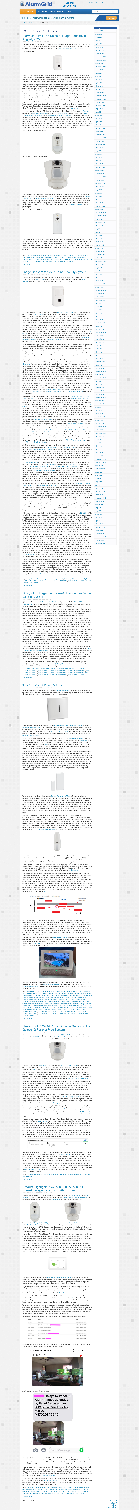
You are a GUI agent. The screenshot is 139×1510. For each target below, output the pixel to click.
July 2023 (98, 151)
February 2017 (100, 388)
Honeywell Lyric (37, 391)
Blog (69, 11)
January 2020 (99, 287)
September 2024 (100, 105)
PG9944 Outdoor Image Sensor (36, 442)
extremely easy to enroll (60, 937)
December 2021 (100, 212)
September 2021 (100, 222)
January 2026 (99, 54)
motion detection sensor (65, 312)
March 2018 (99, 358)
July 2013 (98, 511)
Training (81, 1004)
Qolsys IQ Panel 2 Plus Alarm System (75, 1197)
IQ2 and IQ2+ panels (80, 602)
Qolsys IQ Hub (36, 943)
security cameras (38, 314)
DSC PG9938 (52, 671)
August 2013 (99, 508)
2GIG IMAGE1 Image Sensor (39, 466)
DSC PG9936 (61, 671)
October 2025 (99, 63)
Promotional (76, 579)
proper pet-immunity (48, 1475)
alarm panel (26, 364)
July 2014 (98, 475)
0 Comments (28, 264)
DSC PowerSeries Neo (39, 113)
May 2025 (98, 79)
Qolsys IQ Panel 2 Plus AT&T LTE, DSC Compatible (58, 1493)
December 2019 (100, 290)
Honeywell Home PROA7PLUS (45, 199)
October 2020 (99, 258)
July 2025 (98, 73)
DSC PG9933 (33, 1010)
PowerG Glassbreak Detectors (54, 1000)
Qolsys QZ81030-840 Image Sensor (40, 449)
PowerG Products (80, 993)
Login (104, 2)
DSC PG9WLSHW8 (37, 1006)
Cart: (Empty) (94, 2)
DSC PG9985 (40, 669)
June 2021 (98, 232)
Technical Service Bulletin (48, 602)
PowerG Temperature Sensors (62, 991)
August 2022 (99, 186)
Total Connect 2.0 (70, 255)
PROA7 (24, 398)
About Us (114, 1503)
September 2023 (100, 144)
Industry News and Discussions (51, 259)
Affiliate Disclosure (111, 1507)
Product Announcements (74, 257)
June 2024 (98, 115)
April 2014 (98, 485)
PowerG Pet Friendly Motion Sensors (48, 995)
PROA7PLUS (75, 396)
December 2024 (100, 96)
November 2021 (100, 216)
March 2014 (99, 488)
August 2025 (99, 70)
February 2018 (100, 362)
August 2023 (99, 148)
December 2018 (100, 329)
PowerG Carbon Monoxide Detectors (66, 1004)
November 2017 (100, 371)
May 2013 (98, 517)
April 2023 (98, 161)
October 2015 (99, 430)
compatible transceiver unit (31, 727)
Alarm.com (25, 262)
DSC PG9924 (52, 673)
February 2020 (100, 284)
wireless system (74, 870)
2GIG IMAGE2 (43, 486)
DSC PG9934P (68, 262)
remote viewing (42, 1121)
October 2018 (99, 336)
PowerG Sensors (51, 430)
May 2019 (98, 313)
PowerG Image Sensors (45, 255)
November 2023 (100, 138)
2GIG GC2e (72, 464)
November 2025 (100, 60)
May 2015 (98, 446)
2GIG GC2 (50, 464)
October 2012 (99, 540)
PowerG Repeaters (55, 993)
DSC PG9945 (36, 1008)
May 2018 (98, 352)
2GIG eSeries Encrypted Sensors (44, 470)
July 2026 (98, 34)
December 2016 (100, 394)
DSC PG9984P (50, 669)
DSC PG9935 (70, 671)
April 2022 (98, 199)
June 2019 (98, 310)
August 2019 (99, 303)
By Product (32, 23)
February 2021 (100, 245)
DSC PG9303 (80, 1014)
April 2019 (98, 316)
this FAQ (61, 1293)
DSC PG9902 (72, 675)
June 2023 (98, 154)
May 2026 (98, 41)
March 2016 (99, 414)
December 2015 (100, 423)
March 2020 (99, 281)
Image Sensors (32, 255)
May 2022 (98, 196)
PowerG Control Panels (46, 1004)
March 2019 (99, 319)
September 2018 (100, 339)
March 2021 (99, 242)
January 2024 (99, 131)
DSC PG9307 (70, 1014)
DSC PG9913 (33, 675)
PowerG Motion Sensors (36, 997)
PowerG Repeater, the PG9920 (61, 796)
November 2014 (100, 462)
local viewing (60, 1108)
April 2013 (98, 521)
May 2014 (98, 482)
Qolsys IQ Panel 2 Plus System (66, 1035)
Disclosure (114, 1505)
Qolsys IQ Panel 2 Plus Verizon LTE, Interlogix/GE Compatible (71, 1487)
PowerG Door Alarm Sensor (75, 1002)
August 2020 (99, 264)
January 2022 (99, 209)
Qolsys (49, 257)
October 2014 (99, 465)
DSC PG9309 (61, 1014)
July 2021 (98, 229)
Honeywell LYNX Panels (53, 391)
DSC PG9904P (62, 675)
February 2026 (100, 50)
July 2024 (98, 112)
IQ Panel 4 (84, 111)
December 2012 (100, 534)
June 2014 (98, 478)
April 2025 (98, 83)
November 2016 (100, 397)
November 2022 (100, 177)
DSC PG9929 (33, 673)
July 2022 (98, 190)
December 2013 (100, 498)
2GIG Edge (83, 513)
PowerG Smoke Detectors (81, 991)
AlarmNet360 (81, 259)
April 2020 (98, 277)
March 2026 (99, 47)
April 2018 (98, 355)
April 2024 (98, 122)
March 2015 (99, 452)
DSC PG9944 (58, 262)
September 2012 (100, 543)
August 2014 (99, 472)
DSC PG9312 (52, 1014)
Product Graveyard (59, 257)
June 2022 (98, 193)
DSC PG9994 (31, 669)
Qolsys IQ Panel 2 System (59, 731)
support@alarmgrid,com (54, 340)
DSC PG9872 (33, 1014)
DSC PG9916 (80, 673)
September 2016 (100, 404)
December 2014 (100, 459)
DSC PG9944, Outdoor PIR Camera (59, 115)
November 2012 (100, 537)
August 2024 (99, 109)
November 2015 (100, 427)
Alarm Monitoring (27, 11)
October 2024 (99, 102)
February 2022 (100, 206)
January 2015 (99, 456)
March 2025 (99, 86)
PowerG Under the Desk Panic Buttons (39, 991)
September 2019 (100, 300)
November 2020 (100, 255)
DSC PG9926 (42, 673)
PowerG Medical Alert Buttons (54, 997)
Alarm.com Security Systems (42, 420)
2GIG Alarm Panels (31, 462)
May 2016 (98, 410)
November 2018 (100, 332)
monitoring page (55, 1103)
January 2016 (99, 420)
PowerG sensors (27, 604)
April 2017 (98, 384)
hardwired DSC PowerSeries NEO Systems (68, 725)
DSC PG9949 (80, 669)
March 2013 (99, 524)
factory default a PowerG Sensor (44, 829)
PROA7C (34, 398)
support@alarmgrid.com (58, 664)
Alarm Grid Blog (41, 574)
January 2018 (99, 365)
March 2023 (99, 164)
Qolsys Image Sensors (32, 1225)
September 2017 (100, 378)
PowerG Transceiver (62, 113)
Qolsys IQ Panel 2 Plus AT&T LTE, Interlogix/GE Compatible (50, 1491)
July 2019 (98, 307)
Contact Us (113, 1501)
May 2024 (98, 118)
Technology (80, 255)
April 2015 (98, 449)
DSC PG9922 (61, 673)
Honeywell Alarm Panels (53, 389)
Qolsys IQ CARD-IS (75, 1223)
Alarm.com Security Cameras (70, 1097)
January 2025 (99, 92)
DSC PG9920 (70, 673)
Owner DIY (32, 259)
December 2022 (100, 174)
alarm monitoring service (51, 984)
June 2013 (98, 514)
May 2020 (98, 274)
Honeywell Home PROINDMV (67, 48)
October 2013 (99, 504)
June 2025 (98, 76)
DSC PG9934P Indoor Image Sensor (74, 440)
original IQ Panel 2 (70, 447)
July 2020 (98, 268)
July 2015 (98, 439)
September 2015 (100, 433)
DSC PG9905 (52, 675)
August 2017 (99, 381)
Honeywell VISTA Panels (75, 391)
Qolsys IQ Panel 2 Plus (72, 430)
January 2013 (99, 530)
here (45, 891)
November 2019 (100, 294)
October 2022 (99, 180)
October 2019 (99, 297)
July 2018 (98, 345)
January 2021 (99, 248)
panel (46, 744)
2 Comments (28, 1018)
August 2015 (99, 436)
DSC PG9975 (60, 669)
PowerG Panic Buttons (68, 995)
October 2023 (99, 141)
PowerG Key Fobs (71, 997)
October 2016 (99, 401)
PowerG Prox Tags (68, 993)
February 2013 (100, 527)
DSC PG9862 (42, 1014)
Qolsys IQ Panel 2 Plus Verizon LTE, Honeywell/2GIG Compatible (43, 1489)
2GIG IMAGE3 (55, 486)
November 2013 (100, 501)
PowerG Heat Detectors (36, 1000)
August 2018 (99, 342)
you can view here (28, 554)
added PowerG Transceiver (48, 432)
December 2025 (100, 57)
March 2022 (99, 203)
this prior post (74, 108)
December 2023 (100, 135)
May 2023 (98, 157)
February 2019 (100, 323)
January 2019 (99, 326)
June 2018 (98, 349)
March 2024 (99, 125)
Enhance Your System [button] (57, 11)
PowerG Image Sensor (61, 1037)
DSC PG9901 (82, 675)
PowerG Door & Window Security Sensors (51, 1002)
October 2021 (99, 219)
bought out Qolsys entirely (30, 735)
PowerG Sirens (27, 993)
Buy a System (42, 11)
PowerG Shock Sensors (40, 993)
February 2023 (100, 167)
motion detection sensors (68, 1065)
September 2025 (100, 66)
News (38, 259)
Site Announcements (33, 257)
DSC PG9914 (33, 1012)
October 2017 (99, 375)
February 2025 (100, 89)
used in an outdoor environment (77, 1078)
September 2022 (100, 183)
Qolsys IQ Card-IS (53, 447)
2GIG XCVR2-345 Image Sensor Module (67, 466)
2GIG (32, 262)
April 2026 (98, 44)
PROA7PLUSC (84, 396)
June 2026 (98, 37)
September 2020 (100, 261)
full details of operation (76, 205)
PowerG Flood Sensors (72, 1000)
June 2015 (98, 443)
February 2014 (100, 491)
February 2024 (100, 128)
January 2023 (99, 170)
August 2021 (99, 225)
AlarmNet (89, 259)
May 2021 (98, 235)
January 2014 (99, 495)
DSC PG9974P (70, 669)
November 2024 (100, 99)
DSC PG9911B (43, 675)
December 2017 (100, 368)
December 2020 (100, 251)
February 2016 (100, 417)
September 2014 (100, 469)
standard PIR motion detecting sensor (59, 1278)
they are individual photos (83, 1112)
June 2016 (98, 407)
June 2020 (98, 271)
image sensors (40, 279)
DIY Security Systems (69, 259)
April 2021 (98, 238)
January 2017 (99, 391)
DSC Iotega (83, 740)
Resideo (44, 257)
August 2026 (99, 31)
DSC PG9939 (42, 671)
